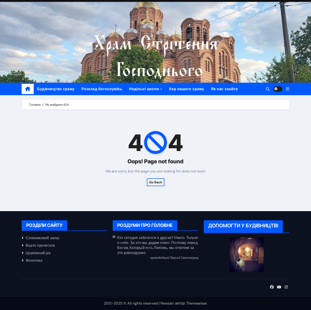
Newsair (167, 303)
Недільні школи (144, 89)
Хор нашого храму (186, 89)
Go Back (155, 182)
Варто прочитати (40, 245)
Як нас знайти (224, 89)
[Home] (28, 89)
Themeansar (196, 303)
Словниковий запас (43, 238)
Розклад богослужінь (102, 89)
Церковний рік (38, 253)
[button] (287, 89)
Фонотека (34, 260)
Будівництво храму (56, 89)
